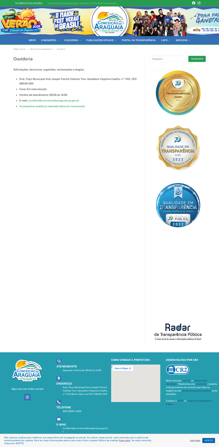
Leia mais (124, 440)
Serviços (182, 40)
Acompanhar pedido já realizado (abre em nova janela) (52, 106)
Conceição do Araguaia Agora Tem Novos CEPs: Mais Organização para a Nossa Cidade (84, 3)
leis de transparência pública (196, 390)
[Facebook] (193, 3)
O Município (48, 40)
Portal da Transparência (139, 40)
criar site (186, 380)
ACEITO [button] (209, 440)
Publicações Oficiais (100, 40)
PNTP (180, 400)
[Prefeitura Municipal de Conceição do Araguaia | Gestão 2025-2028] (109, 21)
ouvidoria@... (53, 100)
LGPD (164, 40)
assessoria (201, 384)
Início (32, 40)
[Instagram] (199, 3)
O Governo (71, 40)
